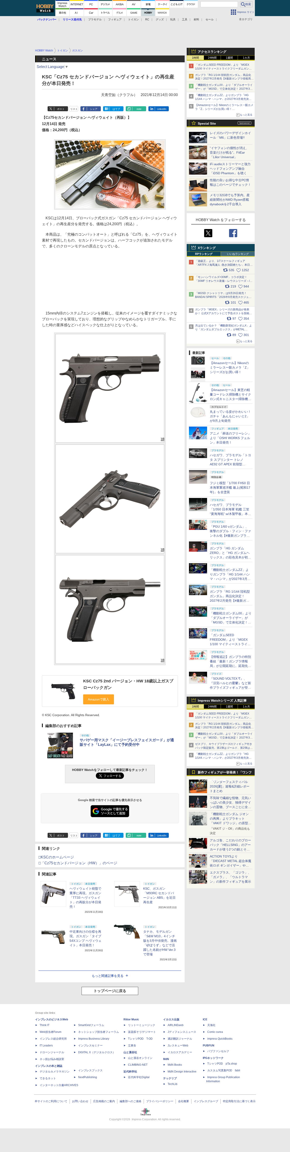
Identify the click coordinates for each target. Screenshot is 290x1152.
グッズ (160, 19)
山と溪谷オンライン (140, 1058)
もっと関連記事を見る (107, 976)
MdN (166, 1059)
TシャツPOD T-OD (140, 1038)
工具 (184, 19)
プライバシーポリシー (159, 1101)
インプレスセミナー (90, 1045)
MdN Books (175, 1064)
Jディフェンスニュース (182, 1032)
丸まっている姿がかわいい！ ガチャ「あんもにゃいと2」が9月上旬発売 (230, 416)
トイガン (133, 19)
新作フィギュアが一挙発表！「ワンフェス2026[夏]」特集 (225, 773)
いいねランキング (238, 254)
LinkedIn (161, 109)
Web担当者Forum (50, 1032)
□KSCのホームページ (56, 857)
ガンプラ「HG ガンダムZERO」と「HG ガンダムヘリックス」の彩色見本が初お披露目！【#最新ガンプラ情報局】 (230, 557)
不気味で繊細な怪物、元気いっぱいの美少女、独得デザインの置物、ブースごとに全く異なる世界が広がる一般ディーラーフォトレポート (230, 807)
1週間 (229, 57)
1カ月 (246, 57)
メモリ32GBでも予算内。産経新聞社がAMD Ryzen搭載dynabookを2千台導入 (230, 199)
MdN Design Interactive (182, 1071)
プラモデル (95, 19)
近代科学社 (130, 1071)
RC (147, 19)
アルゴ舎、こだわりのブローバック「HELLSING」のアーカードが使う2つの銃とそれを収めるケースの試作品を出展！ (230, 849)
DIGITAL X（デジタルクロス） (96, 1052)
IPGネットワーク (213, 1058)
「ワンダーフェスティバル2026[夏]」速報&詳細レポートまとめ (229, 786)
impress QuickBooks (219, 1038)
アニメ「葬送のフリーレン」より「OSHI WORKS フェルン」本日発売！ (230, 438)
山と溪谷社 (130, 1052)
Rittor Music (131, 1019)
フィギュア (115, 19)
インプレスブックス (90, 1070)
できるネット (48, 1078)
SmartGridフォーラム (91, 1025)
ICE (205, 1019)
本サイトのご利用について (51, 1101)
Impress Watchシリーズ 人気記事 (222, 700)
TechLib (172, 1084)
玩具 (173, 19)
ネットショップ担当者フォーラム (98, 1032)
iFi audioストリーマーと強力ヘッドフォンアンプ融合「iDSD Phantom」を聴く (230, 168)
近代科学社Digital (139, 1077)
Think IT (44, 1025)
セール (209, 19)
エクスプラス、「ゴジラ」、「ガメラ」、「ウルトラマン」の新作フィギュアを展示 (230, 877)
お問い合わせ (80, 1101)
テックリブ (170, 1078)
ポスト (61, 109)
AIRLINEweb (176, 1025)
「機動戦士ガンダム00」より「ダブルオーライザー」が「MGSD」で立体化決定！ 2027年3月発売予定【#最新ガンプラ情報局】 (224, 88)
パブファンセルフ (218, 1051)
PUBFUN (208, 1045)
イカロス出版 (171, 1019)
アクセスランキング (212, 51)
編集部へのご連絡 (130, 1101)
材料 (196, 19)
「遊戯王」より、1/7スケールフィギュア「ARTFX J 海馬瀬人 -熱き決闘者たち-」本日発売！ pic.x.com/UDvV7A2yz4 (224, 264)
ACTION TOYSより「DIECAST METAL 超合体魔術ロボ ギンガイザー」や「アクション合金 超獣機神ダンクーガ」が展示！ (230, 865)
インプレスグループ (206, 1101)
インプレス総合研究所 (53, 1038)
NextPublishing (87, 1077)
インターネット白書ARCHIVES (59, 1085)
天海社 (211, 1025)
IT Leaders (46, 1045)
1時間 (195, 57)
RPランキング (204, 254)
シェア (93, 109)
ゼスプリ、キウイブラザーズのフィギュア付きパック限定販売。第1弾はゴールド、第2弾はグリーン (224, 747)
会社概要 (183, 1101)
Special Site (207, 123)
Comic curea (215, 1032)
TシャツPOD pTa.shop (222, 1063)
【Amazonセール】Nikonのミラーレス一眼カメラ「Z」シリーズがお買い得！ (230, 367)
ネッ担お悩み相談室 (52, 1059)
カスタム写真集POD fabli (223, 1070)
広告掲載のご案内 (104, 1101)
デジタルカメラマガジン (55, 1071)
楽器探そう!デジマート (142, 1032)
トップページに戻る (110, 991)
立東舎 (132, 1045)
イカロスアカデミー (180, 1052)
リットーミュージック (141, 1025)
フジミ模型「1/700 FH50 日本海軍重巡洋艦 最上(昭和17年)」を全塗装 (230, 487)
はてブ (116, 109)
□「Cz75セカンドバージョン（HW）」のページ (78, 863)
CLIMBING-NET (137, 1064)
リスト (74, 109)
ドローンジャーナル (52, 1052)
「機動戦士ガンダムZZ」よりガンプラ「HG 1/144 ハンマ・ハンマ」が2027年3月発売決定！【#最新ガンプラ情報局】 (222, 99)
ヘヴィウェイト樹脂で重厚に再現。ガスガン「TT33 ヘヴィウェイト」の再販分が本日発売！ (85, 897)
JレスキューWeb (178, 1045)
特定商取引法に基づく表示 (239, 1101)
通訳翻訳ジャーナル (180, 1038)
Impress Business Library (93, 1038)
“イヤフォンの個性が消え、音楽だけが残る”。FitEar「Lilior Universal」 (229, 152)
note (139, 109)
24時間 (212, 57)
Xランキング (207, 248)
